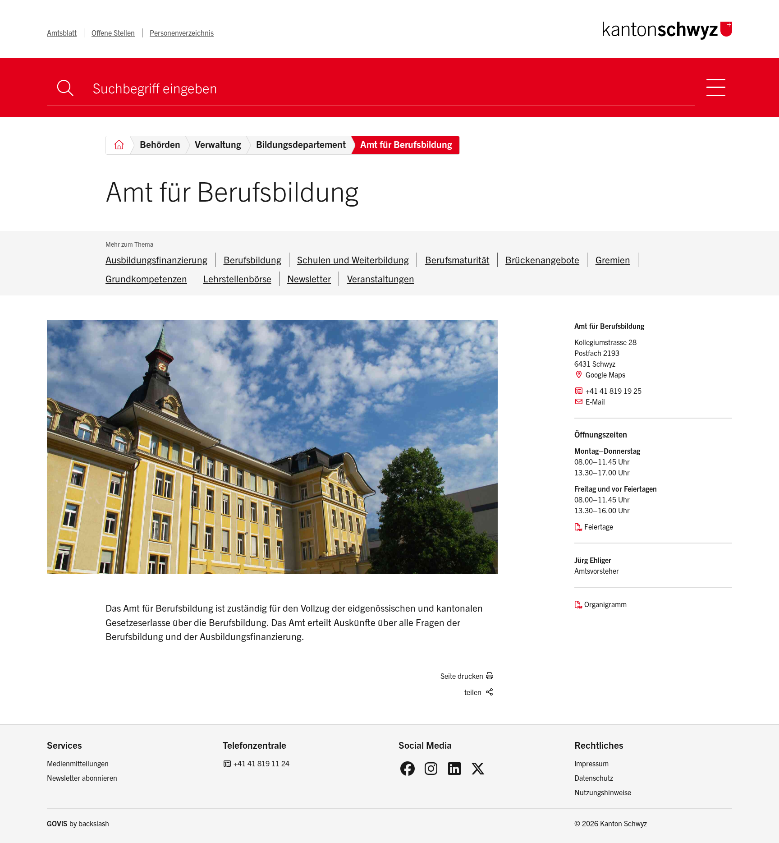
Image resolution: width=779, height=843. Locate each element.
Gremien (613, 259)
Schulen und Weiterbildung (353, 259)
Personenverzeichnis (182, 32)
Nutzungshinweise (602, 792)
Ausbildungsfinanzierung (156, 259)
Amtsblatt (62, 32)
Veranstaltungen (380, 278)
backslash (93, 823)
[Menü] (716, 87)
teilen (472, 691)
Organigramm (605, 603)
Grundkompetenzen (146, 278)
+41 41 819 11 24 (261, 763)
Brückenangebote (542, 259)
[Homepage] (667, 29)
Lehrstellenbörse (237, 278)
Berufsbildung (252, 259)
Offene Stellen (113, 32)
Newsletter (309, 278)
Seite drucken (461, 675)
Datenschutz (593, 777)
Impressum (591, 763)
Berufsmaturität (457, 259)
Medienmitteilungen (78, 763)
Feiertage (598, 526)
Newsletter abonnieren (82, 777)
